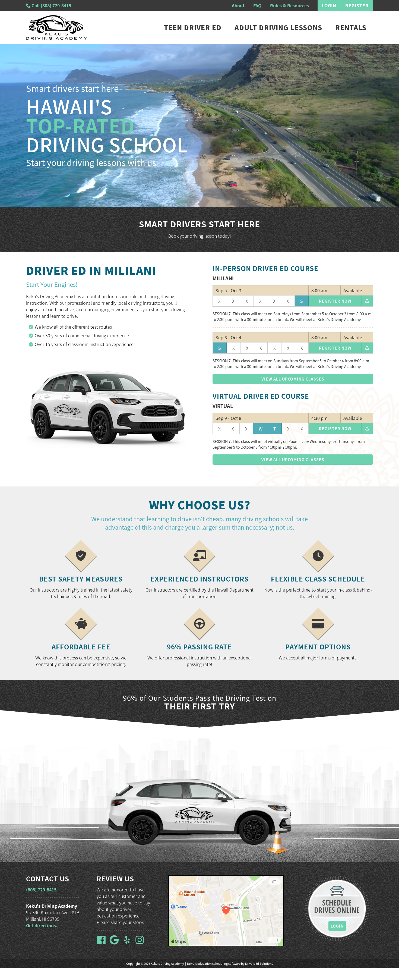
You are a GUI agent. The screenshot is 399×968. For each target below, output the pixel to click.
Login (329, 5)
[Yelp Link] (128, 943)
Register (357, 5)
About (238, 5)
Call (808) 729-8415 (50, 5)
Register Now (335, 301)
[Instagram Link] (141, 943)
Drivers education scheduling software (213, 963)
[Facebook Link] (102, 943)
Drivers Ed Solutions (259, 963)
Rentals (350, 27)
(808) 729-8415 (41, 889)
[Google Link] (115, 943)
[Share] (367, 301)
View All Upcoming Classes (292, 379)
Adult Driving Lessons (278, 27)
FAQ (257, 5)
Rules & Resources (289, 5)
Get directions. (41, 925)
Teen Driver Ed (192, 27)
